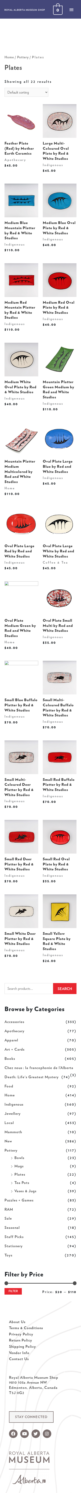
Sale (8, 1218)
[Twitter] (36, 1433)
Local (9, 1122)
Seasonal (12, 1227)
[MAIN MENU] (71, 9)
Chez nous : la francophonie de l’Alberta (38, 1067)
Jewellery (12, 1113)
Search (65, 988)
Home (9, 1095)
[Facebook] (13, 1433)
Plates (19, 1174)
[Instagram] (47, 1433)
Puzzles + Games (19, 1200)
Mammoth (13, 1132)
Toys (8, 1255)
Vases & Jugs (25, 1191)
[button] (31, 1417)
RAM (8, 1209)
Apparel (11, 1040)
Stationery (13, 1246)
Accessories (14, 1021)
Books (9, 1058)
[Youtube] (24, 1433)
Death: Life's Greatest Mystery (31, 1077)
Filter (13, 1291)
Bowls (19, 1157)
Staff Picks (14, 1236)
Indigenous (13, 1104)
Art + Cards (14, 1049)
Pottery (11, 1150)
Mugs (19, 1166)
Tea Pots (21, 1182)
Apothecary (14, 1031)
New (8, 1141)
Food (8, 1086)
